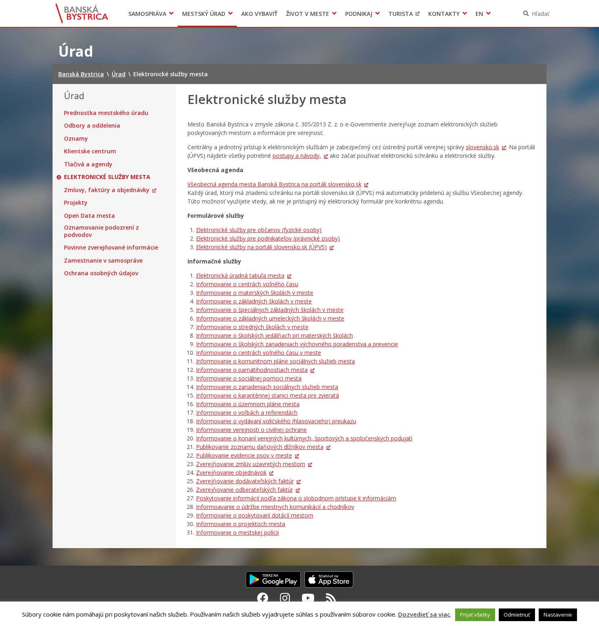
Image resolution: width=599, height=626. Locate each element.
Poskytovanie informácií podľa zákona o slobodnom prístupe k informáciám (296, 498)
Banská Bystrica (82, 13)
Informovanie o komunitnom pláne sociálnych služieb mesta (275, 361)
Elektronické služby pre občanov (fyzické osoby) (259, 230)
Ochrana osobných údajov (101, 273)
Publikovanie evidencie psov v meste (244, 455)
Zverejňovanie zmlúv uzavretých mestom (250, 464)
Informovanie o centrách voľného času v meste (258, 352)
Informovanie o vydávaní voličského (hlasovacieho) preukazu (276, 421)
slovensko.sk (482, 147)
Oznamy (76, 138)
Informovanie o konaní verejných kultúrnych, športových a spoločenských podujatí (304, 438)
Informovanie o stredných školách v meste (252, 327)
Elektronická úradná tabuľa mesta (240, 275)
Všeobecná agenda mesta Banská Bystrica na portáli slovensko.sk (274, 184)
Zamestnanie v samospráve (103, 260)
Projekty (76, 202)
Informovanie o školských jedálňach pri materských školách (274, 335)
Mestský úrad (203, 14)
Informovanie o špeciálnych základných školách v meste (270, 310)
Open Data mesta (89, 215)
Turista (400, 14)
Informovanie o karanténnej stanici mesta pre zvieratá (267, 395)
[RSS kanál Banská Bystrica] (331, 598)
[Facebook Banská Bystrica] (263, 598)
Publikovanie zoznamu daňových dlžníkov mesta (260, 447)
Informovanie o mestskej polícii (237, 532)
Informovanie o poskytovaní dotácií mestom (254, 515)
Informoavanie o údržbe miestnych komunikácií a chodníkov (275, 507)
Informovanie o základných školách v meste (254, 301)
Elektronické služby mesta (107, 177)
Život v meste (307, 14)
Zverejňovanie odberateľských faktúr (244, 489)
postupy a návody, (297, 155)
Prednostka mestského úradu (106, 113)
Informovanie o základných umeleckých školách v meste (270, 318)
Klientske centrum (90, 151)
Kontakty (444, 14)
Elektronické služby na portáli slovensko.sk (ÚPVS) (261, 247)
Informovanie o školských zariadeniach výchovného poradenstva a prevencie (297, 344)
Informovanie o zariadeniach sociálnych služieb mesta (267, 387)
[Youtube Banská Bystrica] (308, 598)
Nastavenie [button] (558, 614)
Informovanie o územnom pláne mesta (248, 404)
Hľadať (540, 14)
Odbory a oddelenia (92, 125)
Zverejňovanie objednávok (231, 472)
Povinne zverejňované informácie (111, 247)
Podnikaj (358, 14)
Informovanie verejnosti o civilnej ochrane (251, 430)
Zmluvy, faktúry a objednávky (107, 190)
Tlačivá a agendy (88, 164)
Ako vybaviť (259, 14)
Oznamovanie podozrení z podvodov (101, 231)
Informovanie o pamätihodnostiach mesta (252, 370)
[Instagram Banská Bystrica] (285, 598)
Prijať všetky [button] (475, 614)
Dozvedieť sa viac (424, 614)
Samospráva (147, 14)
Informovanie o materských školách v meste (254, 292)
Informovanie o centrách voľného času (247, 284)
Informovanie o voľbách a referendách (246, 412)
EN (479, 14)
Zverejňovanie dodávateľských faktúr (245, 481)
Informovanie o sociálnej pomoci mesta (249, 378)
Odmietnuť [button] (517, 614)
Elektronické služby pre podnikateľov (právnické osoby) (268, 238)
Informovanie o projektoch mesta (240, 524)
